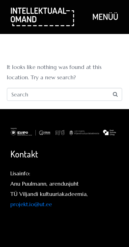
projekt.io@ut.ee (31, 204)
